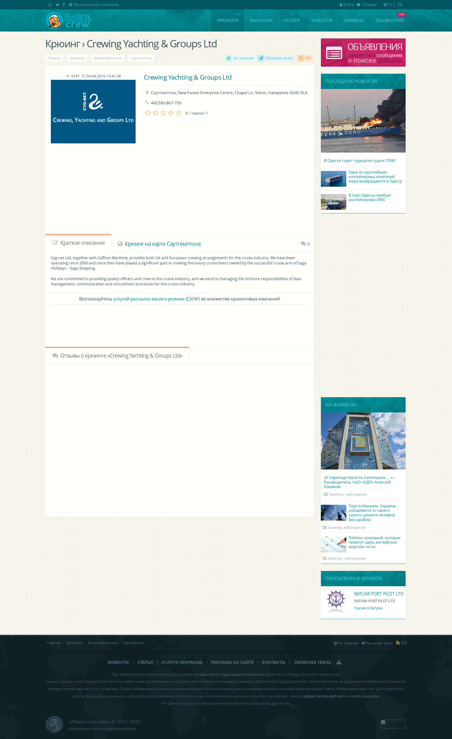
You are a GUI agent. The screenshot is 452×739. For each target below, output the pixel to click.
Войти (348, 4)
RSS (308, 58)
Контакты (273, 662)
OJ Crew (362, 593)
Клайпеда (377, 608)
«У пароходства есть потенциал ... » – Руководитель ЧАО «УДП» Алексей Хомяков (360, 482)
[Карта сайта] (339, 662)
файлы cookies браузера (358, 696)
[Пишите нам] (50, 4)
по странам (243, 58)
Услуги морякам (182, 662)
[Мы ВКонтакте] (58, 4)
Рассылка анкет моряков (95, 4)
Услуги (292, 20)
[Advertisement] (167, 196)
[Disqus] (179, 438)
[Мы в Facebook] (64, 4)
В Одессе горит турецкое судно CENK (359, 160)
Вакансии (261, 20)
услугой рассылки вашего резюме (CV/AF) (156, 298)
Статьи (145, 662)
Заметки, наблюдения (348, 494)
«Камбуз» (353, 20)
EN (400, 4)
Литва (359, 608)
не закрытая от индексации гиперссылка (228, 674)
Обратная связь (312, 662)
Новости (321, 20)
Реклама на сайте (232, 662)
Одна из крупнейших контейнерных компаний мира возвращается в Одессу (375, 177)
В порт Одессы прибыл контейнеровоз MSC (370, 197)
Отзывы (369, 4)
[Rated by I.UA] (392, 723)
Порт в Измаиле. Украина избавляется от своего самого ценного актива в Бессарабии (372, 512)
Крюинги (227, 20)
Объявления (389, 20)
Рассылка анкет (279, 58)
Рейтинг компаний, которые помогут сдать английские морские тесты (374, 542)
